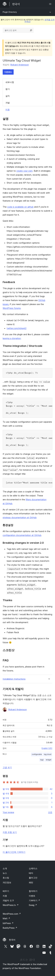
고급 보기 (7, 767)
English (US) (47, 748)
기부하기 (34, 900)
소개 (5, 868)
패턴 (31, 882)
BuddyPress (10, 928)
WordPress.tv (11, 905)
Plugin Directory (10, 12)
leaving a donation (12, 338)
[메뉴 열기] (50, 4)
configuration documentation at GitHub (22, 535)
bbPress (8, 923)
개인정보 (7, 882)
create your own (24, 171)
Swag (33, 905)
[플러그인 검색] (31, 30)
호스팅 (6, 877)
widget (48, 760)
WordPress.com (12, 913)
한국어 (12, 939)
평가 (7, 89)
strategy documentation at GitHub (20, 517)
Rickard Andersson (19, 64)
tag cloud (47, 754)
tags (42, 760)
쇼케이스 (33, 868)
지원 (7, 109)
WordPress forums (12, 308)
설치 (7, 96)
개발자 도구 (8, 900)
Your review (8, 812)
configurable (37, 754)
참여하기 (33, 891)
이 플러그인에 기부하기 (14, 852)
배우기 (6, 891)
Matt (6, 918)
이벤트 (32, 895)
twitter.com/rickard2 (16, 328)
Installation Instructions (14, 679)
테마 (31, 873)
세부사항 (9, 82)
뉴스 (5, 873)
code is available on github (20, 206)
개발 (7, 102)
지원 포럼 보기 (10, 832)
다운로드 (8, 72)
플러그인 (33, 877)
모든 (50, 812)
